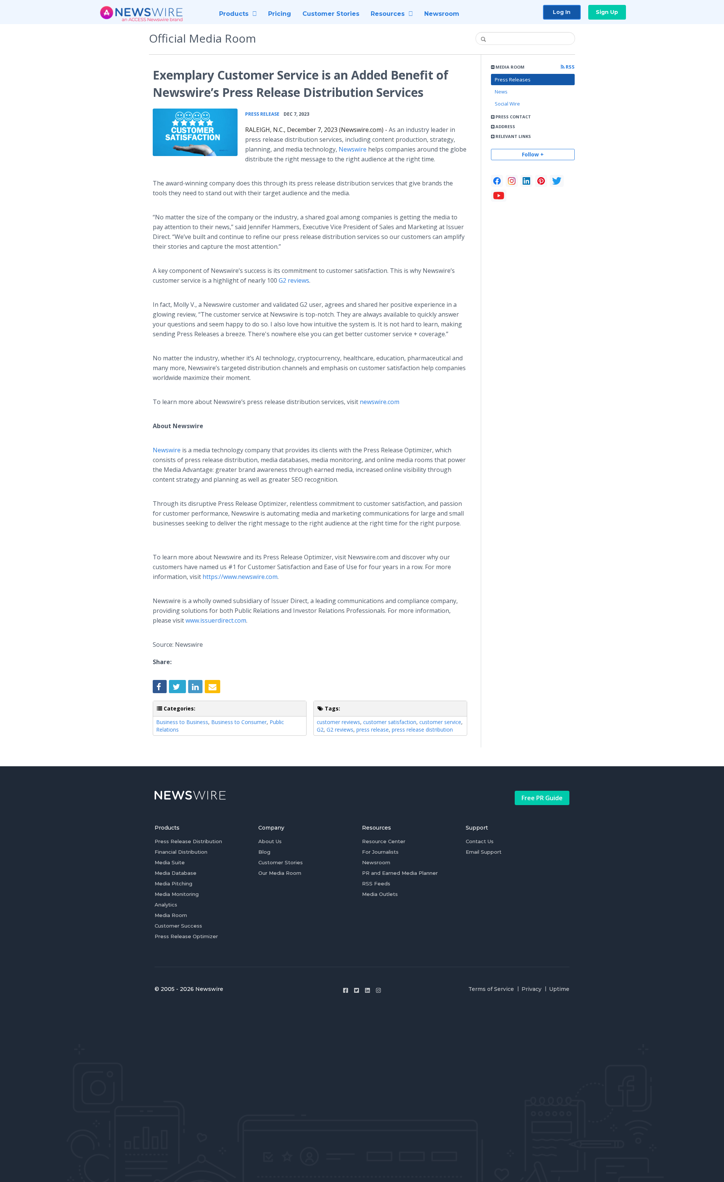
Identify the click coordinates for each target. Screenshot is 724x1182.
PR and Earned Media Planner (400, 873)
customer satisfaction (389, 722)
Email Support (484, 852)
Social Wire (507, 103)
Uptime (559, 989)
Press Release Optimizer (186, 936)
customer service (440, 722)
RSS (569, 66)
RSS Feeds (376, 883)
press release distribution (422, 729)
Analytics (166, 905)
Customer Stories (280, 862)
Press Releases (513, 79)
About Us (270, 841)
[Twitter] (356, 990)
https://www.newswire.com (240, 577)
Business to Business (182, 722)
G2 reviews (294, 280)
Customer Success (178, 926)
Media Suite (170, 862)
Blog (264, 852)
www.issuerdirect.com (216, 620)
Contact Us (480, 841)
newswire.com (379, 402)
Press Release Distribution (188, 841)
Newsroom (376, 862)
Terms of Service (491, 989)
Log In (562, 12)
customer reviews (338, 722)
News (501, 91)
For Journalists (380, 852)
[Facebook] (497, 181)
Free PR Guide (542, 798)
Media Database (175, 873)
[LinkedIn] (526, 181)
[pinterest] (541, 181)
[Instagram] (378, 990)
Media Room (171, 915)
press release (372, 729)
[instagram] (512, 181)
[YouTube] (498, 196)
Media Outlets (380, 894)
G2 (320, 729)
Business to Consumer (239, 722)
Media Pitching (173, 883)
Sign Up (607, 12)
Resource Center (383, 841)
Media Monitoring (177, 894)
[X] (557, 181)
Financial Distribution (181, 852)
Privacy (531, 989)
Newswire (353, 149)
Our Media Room (279, 873)
